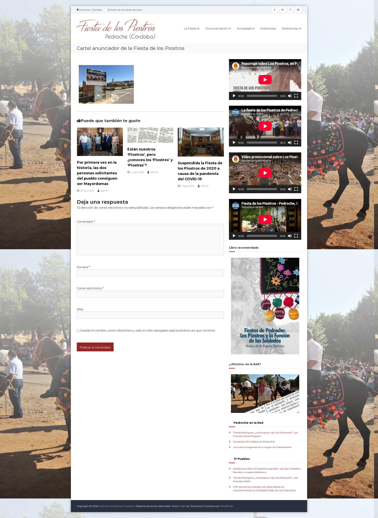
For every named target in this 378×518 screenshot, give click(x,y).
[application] (265, 79)
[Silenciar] (290, 96)
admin (104, 190)
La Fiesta (190, 28)
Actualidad (244, 28)
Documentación (216, 28)
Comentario (86, 221)
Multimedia (268, 28)
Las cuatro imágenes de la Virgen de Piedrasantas (262, 447)
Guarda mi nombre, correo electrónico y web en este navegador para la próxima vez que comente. (148, 330)
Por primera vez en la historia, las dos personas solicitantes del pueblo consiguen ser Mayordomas (97, 173)
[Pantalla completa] (296, 96)
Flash (182, 506)
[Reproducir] (234, 96)
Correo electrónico (90, 288)
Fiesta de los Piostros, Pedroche (116, 506)
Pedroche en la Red (248, 423)
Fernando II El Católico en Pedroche (254, 441)
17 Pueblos (242, 459)
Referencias (290, 28)
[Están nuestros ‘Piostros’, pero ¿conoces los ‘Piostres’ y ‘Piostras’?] (150, 135)
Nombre (83, 267)
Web (80, 309)
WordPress (226, 506)
